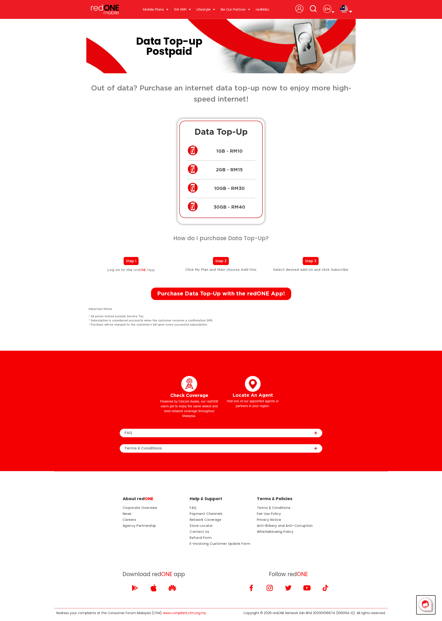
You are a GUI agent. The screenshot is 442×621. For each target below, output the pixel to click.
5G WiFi (180, 9)
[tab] (221, 433)
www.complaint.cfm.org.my (184, 613)
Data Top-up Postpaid (169, 46)
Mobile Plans (153, 9)
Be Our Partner (233, 9)
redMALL (262, 9)
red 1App (144, 269)
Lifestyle (204, 9)
